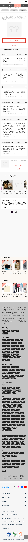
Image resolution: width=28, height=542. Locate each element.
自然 (22, 444)
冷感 (8, 387)
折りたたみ (17, 413)
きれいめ (4, 447)
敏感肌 (22, 418)
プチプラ (23, 424)
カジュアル (18, 444)
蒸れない (13, 398)
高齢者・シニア (9, 466)
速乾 (17, 387)
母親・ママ (4, 463)
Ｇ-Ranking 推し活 (18, 479)
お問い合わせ (5, 511)
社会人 (22, 463)
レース (8, 441)
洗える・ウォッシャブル (6, 390)
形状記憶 (13, 393)
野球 (17, 354)
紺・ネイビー (21, 452)
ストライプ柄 (22, 438)
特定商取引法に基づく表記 (17, 521)
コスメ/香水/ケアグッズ (11, 378)
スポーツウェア (5, 375)
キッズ (10, 5)
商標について (19, 524)
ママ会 (8, 348)
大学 (13, 345)
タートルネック (9, 435)
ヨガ (13, 354)
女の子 (18, 463)
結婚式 (4, 360)
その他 (4, 378)
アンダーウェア (12, 369)
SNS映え (14, 427)
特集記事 (23, 10)
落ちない (23, 401)
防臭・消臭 (14, 390)
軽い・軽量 (18, 410)
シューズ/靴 (18, 369)
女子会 (22, 345)
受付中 (5, 10)
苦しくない (4, 398)
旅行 (4, 345)
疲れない (22, 398)
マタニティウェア (20, 375)
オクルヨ (17, 475)
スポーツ (13, 351)
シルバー (4, 455)
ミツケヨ (16, 478)
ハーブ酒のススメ (9, 479)
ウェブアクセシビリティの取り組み (10, 514)
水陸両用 (19, 390)
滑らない (9, 398)
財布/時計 (4, 372)
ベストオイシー (15, 476)
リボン (17, 441)
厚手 (22, 413)
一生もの (14, 424)
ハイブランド (9, 424)
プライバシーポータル (19, 518)
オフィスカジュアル (10, 340)
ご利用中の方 (5, 506)
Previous (2, 185)
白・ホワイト (4, 452)
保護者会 (4, 348)
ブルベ (17, 421)
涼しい (8, 401)
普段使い (8, 447)
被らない (4, 404)
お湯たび (22, 475)
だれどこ (12, 475)
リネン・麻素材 (5, 438)
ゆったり (8, 410)
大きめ (14, 407)
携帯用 (12, 413)
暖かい (4, 401)
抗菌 (4, 393)
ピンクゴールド (14, 455)
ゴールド (8, 455)
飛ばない (18, 398)
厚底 (8, 421)
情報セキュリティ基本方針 (8, 524)
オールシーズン (5, 333)
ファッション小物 (10, 372)
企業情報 (4, 501)
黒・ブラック (10, 452)
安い (19, 424)
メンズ (3, 5)
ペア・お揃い (9, 427)
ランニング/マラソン (6, 354)
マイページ (24, 5)
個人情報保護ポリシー (7, 518)
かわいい (8, 444)
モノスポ (22, 476)
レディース (17, 5)
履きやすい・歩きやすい (15, 401)
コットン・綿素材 (22, 435)
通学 (4, 351)
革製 (22, 441)
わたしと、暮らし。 (7, 476)
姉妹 (13, 463)
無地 (4, 444)
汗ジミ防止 (9, 393)
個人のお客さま (6, 493)
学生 (4, 466)
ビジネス (4, 340)
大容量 (13, 410)
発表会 (18, 348)
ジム (17, 351)
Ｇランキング (6, 475)
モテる (22, 421)
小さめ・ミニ (19, 407)
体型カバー (18, 418)
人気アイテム (14, 10)
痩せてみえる (9, 404)
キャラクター (16, 466)
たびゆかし (21, 478)
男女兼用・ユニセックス (6, 430)
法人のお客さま (6, 497)
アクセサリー (17, 372)
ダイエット (19, 357)
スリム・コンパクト (6, 413)
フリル (13, 441)
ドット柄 (4, 441)
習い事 (22, 348)
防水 (13, 387)
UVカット (4, 387)
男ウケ (4, 424)
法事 (8, 360)
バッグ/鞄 (23, 369)
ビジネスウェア (5, 369)
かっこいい (13, 447)
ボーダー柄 (11, 438)
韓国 (13, 418)
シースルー (16, 435)
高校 (8, 345)
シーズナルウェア (12, 375)
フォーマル (18, 447)
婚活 (17, 345)
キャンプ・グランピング (6, 357)
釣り (14, 357)
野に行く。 (5, 478)
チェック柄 (16, 438)
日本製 (8, 418)
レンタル (4, 421)
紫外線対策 (4, 407)
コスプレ (4, 470)
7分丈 (4, 418)
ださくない (19, 404)
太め (4, 410)
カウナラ (11, 478)
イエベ (13, 421)
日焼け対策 (9, 407)
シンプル (13, 444)
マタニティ (13, 348)
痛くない (14, 404)
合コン (21, 340)
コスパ (4, 427)
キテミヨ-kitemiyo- (6, 200)
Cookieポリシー (6, 521)
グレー (16, 452)
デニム (4, 435)
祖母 (9, 463)
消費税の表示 (13, 511)
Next (25, 185)
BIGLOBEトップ (5, 528)
